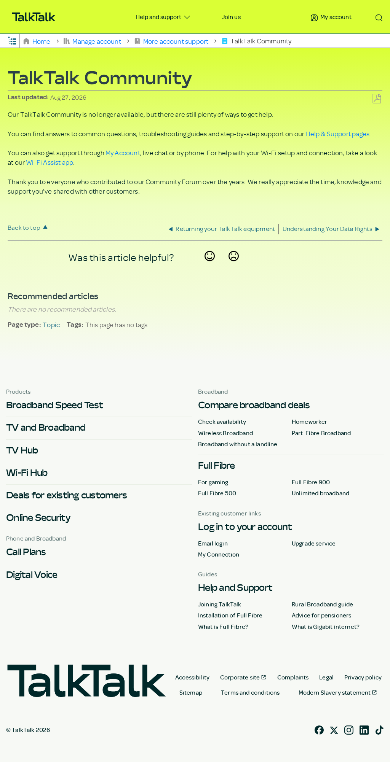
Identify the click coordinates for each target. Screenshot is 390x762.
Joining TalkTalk (219, 604)
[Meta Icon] (334, 729)
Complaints (293, 677)
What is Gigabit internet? (326, 626)
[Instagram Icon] (348, 729)
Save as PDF (376, 99)
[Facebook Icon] (319, 729)
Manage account (96, 41)
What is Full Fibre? (223, 626)
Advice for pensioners (321, 615)
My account (335, 17)
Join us (231, 17)
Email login (213, 543)
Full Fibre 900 (311, 482)
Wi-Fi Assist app (49, 162)
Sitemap (190, 692)
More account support (175, 41)
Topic (51, 324)
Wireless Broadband (225, 433)
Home (41, 41)
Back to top (24, 227)
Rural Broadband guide (322, 604)
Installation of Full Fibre (230, 615)
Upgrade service (314, 543)
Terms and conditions (250, 692)
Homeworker (310, 421)
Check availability (222, 421)
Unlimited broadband (320, 493)
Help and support (159, 17)
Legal (326, 677)
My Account (122, 152)
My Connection (218, 554)
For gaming (213, 482)
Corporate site (240, 677)
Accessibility (192, 677)
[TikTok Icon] (379, 729)
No (234, 266)
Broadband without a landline (237, 444)
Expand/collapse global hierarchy (12, 40)
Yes (210, 266)
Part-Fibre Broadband (321, 433)
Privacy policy (363, 677)
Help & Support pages (337, 133)
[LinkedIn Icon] (364, 729)
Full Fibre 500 (217, 493)
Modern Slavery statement (335, 692)
